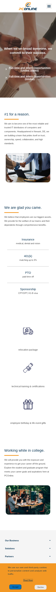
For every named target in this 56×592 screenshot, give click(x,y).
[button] (49, 6)
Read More (28, 580)
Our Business (12, 540)
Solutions (10, 548)
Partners (9, 556)
